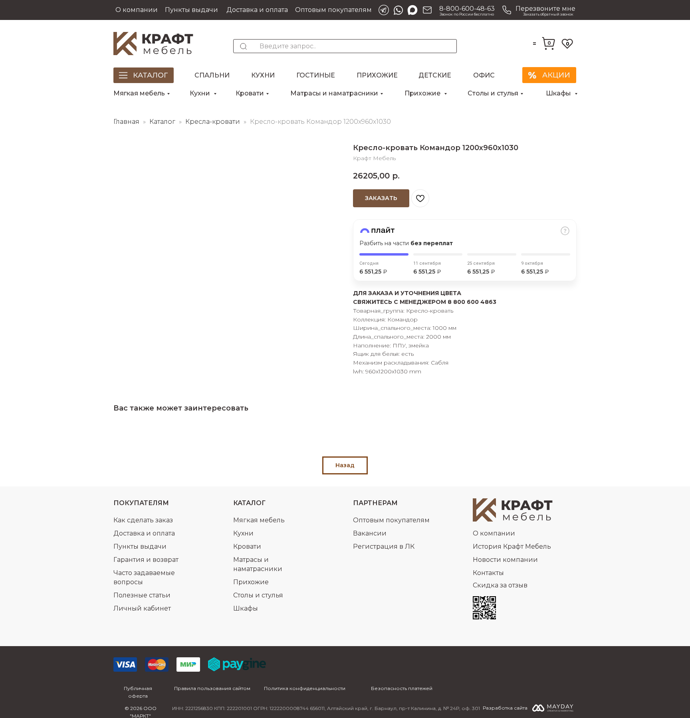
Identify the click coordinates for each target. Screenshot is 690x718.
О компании (136, 10)
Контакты (488, 573)
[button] (537, 10)
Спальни (212, 75)
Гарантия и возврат (145, 559)
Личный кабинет (142, 608)
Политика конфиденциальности (304, 688)
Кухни (263, 75)
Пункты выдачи (191, 10)
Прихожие (377, 75)
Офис (484, 75)
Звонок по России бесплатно (467, 14)
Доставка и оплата (257, 10)
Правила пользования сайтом (212, 688)
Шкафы (559, 93)
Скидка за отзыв (500, 585)
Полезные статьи (142, 595)
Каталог (163, 121)
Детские (434, 75)
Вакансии (370, 533)
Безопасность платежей (401, 688)
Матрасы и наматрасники (334, 93)
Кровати (250, 93)
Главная (126, 121)
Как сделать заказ (143, 520)
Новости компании (505, 559)
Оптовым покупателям (333, 10)
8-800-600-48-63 (467, 8)
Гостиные (315, 75)
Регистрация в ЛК (383, 546)
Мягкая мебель (139, 93)
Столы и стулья (493, 93)
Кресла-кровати (213, 121)
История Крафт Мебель (512, 546)
